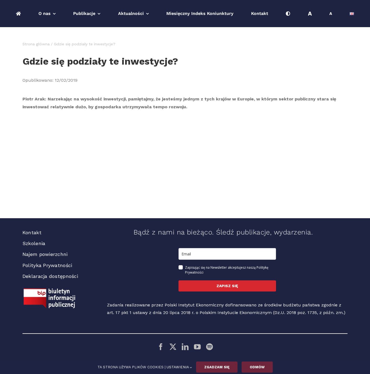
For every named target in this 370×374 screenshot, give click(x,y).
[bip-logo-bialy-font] (49, 290)
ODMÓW (257, 367)
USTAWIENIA (178, 367)
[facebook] (160, 346)
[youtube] (197, 346)
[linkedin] (185, 346)
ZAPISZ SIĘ (227, 286)
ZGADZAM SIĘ (216, 367)
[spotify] (209, 346)
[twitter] (173, 346)
